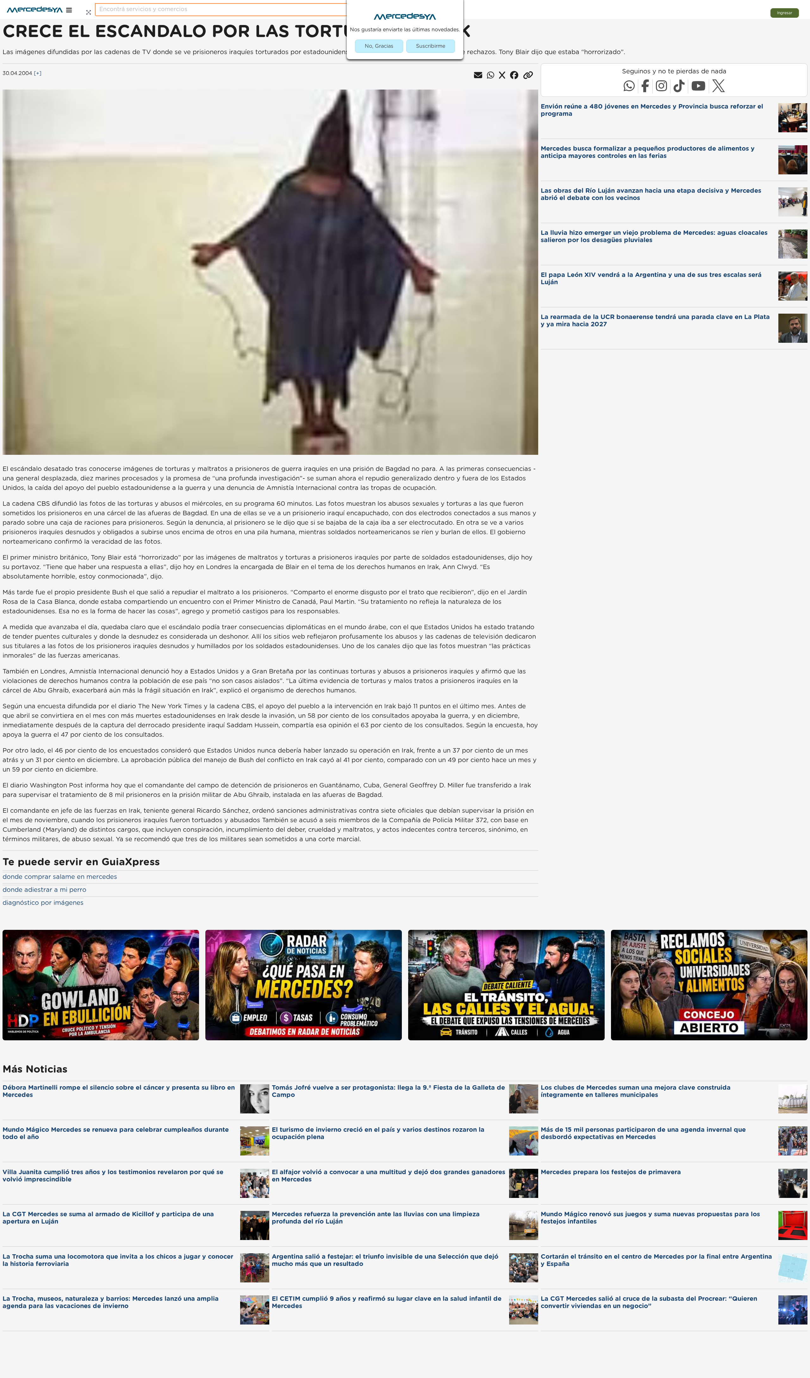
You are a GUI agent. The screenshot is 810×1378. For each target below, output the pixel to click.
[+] (37, 73)
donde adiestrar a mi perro (44, 890)
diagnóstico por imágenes (43, 903)
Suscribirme (430, 46)
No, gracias (379, 46)
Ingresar (784, 13)
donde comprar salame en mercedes (60, 877)
